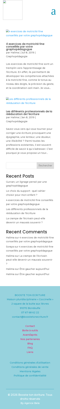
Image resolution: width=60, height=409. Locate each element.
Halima (15, 52)
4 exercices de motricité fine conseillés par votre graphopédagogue (25, 46)
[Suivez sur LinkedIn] (43, 386)
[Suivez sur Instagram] (23, 386)
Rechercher (45, 165)
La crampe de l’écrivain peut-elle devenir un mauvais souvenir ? (29, 259)
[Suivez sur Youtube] (36, 386)
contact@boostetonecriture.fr (30, 316)
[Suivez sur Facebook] (16, 386)
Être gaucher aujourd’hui (34, 268)
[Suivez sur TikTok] (30, 386)
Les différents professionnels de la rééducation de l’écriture (29, 112)
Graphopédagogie (17, 56)
